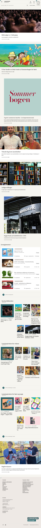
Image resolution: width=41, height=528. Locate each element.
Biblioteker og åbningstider (7, 481)
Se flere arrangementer (9, 294)
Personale (4, 512)
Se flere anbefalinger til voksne (10, 387)
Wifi (3, 485)
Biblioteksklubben (26, 492)
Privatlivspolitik (25, 524)
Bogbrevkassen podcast (26, 486)
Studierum (4, 487)
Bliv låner (4, 483)
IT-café (24, 491)
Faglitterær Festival (26, 490)
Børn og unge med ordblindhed (28, 484)
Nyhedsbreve (25, 487)
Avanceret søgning (32, 5)
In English (4, 490)
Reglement (4, 484)
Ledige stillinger (5, 488)
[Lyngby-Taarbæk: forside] (33, 519)
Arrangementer (25, 488)
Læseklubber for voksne (26, 483)
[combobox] (14, 5)
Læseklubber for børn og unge (28, 481)
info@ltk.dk (4, 506)
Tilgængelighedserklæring (34, 524)
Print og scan (4, 486)
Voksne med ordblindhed (27, 485)
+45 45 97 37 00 (5, 503)
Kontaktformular (5, 511)
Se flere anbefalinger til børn (10, 436)
